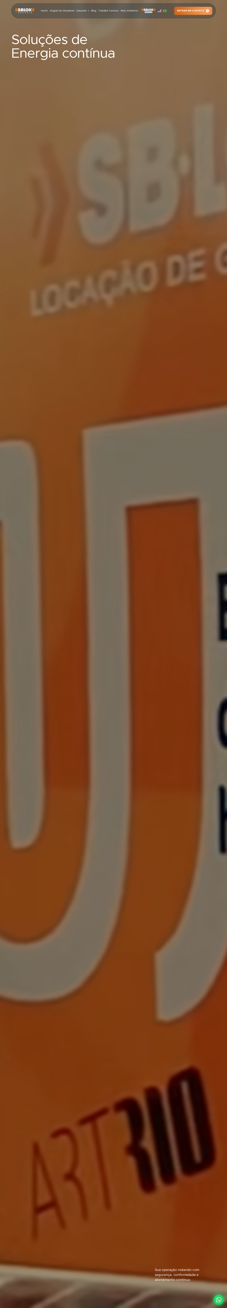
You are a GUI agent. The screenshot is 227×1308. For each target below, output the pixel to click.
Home (44, 11)
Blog (93, 11)
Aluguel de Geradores (62, 11)
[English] (160, 10)
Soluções (81, 11)
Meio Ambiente (129, 11)
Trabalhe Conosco (108, 11)
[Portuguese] (165, 10)
